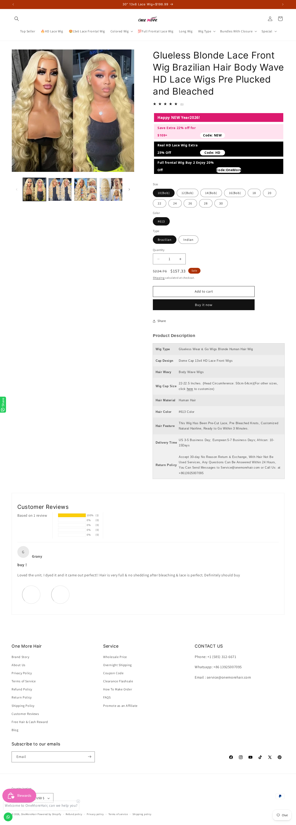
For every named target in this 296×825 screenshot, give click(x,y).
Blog (15, 730)
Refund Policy (22, 689)
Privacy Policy (22, 673)
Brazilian (165, 240)
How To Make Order (117, 689)
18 (254, 193)
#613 (161, 221)
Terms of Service (24, 681)
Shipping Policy (23, 706)
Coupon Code (113, 673)
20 (269, 193)
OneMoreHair (29, 814)
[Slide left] (17, 189)
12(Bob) (188, 193)
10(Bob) (164, 193)
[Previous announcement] (13, 4)
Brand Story (20, 657)
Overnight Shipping (117, 665)
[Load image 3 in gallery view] (85, 189)
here (190, 389)
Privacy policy (95, 814)
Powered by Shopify (49, 814)
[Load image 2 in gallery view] (59, 189)
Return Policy (22, 697)
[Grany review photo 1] (31, 594)
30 (221, 203)
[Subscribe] (89, 756)
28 (206, 203)
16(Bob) (235, 193)
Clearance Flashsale (118, 681)
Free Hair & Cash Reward (30, 722)
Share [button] (161, 321)
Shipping (159, 277)
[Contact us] (8, 817)
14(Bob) (211, 193)
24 (175, 203)
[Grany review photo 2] (60, 594)
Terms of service (118, 814)
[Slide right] (129, 189)
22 (159, 203)
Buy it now (204, 305)
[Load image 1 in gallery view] (34, 189)
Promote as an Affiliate (120, 706)
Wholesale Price (115, 657)
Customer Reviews (25, 714)
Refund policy (74, 814)
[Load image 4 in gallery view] (111, 189)
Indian (188, 240)
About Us (18, 665)
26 (190, 203)
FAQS (107, 697)
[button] (17, 19)
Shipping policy (142, 814)
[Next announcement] (283, 4)
